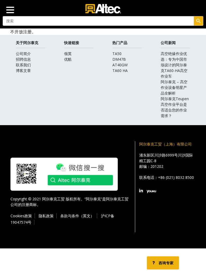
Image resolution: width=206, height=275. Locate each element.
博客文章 (23, 70)
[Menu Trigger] (10, 9)
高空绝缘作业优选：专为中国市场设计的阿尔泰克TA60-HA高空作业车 (174, 65)
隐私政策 (46, 215)
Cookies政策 (21, 215)
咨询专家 (165, 262)
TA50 (117, 53)
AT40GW (120, 64)
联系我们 (23, 64)
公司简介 (23, 53)
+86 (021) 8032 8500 (176, 177)
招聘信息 (23, 59)
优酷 (68, 59)
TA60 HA (120, 70)
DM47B (119, 59)
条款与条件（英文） (77, 215)
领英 (68, 53)
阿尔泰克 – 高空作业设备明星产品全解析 (174, 87)
